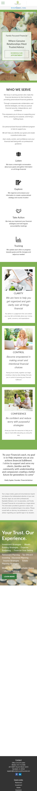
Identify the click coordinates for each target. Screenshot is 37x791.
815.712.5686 (21, 765)
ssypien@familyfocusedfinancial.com (18, 771)
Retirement (18, 783)
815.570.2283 (20, 763)
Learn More (9, 576)
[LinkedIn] (20, 774)
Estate (19, 787)
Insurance (18, 790)
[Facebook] (16, 774)
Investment (18, 785)
